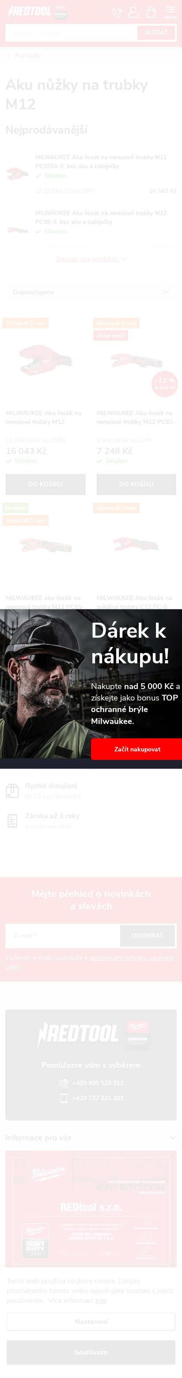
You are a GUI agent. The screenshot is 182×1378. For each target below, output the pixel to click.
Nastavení (91, 1322)
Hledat (156, 33)
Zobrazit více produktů (87, 259)
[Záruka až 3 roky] (46, 360)
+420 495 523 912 (98, 1083)
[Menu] (170, 11)
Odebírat (147, 935)
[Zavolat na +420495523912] (117, 12)
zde (100, 1300)
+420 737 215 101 (98, 1098)
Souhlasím (91, 1352)
